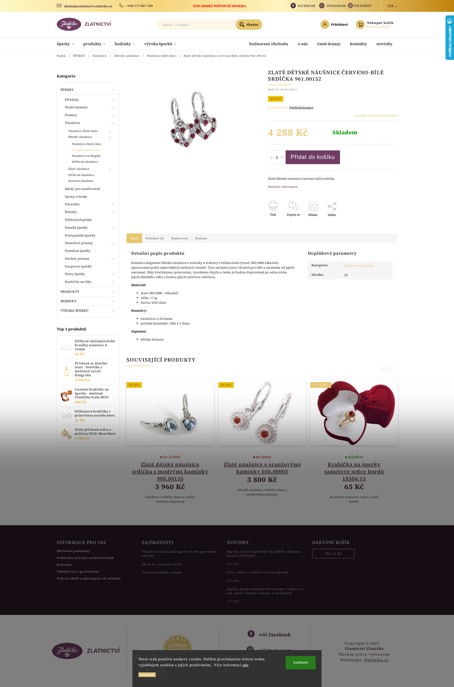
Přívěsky (72, 99)
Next (391, 368)
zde (245, 664)
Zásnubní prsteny (79, 243)
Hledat (252, 24)
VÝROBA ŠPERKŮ (75, 310)
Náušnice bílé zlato (86, 150)
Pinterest (363, 6)
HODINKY (68, 301)
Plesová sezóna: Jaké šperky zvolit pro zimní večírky (179, 554)
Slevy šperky (75, 273)
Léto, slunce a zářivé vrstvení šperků (258, 572)
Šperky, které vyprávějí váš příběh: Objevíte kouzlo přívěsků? (264, 554)
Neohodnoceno (301, 107)
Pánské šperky (76, 227)
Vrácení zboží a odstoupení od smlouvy (89, 578)
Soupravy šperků (78, 266)
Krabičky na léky (78, 281)
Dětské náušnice (80, 137)
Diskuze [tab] (201, 238)
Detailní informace (282, 186)
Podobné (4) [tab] (155, 238)
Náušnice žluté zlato (83, 131)
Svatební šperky (78, 250)
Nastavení (147, 675)
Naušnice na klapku (86, 156)
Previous (384, 368)
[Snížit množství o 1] (271, 158)
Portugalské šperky (80, 235)
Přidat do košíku (313, 157)
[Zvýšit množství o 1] (282, 158)
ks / (333, 553)
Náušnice (72, 122)
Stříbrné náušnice (85, 162)
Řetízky (71, 212)
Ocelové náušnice (81, 181)
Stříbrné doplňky (78, 219)
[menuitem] (68, 44)
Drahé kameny (76, 107)
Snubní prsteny (77, 258)
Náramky (72, 204)
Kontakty (64, 565)
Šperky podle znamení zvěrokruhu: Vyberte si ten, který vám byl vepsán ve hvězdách (265, 591)
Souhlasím (300, 662)
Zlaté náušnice (78, 169)
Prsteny (71, 115)
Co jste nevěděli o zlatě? (162, 572)
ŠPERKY (67, 89)
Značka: (376, 115)
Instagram (336, 6)
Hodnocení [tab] (179, 238)
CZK (390, 6)
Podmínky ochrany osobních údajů (85, 558)
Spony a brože (76, 196)
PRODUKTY (70, 291)
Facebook (306, 6)
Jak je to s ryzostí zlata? (162, 564)
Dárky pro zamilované (82, 188)
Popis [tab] (134, 238)
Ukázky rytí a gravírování (78, 571)
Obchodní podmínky (73, 551)
